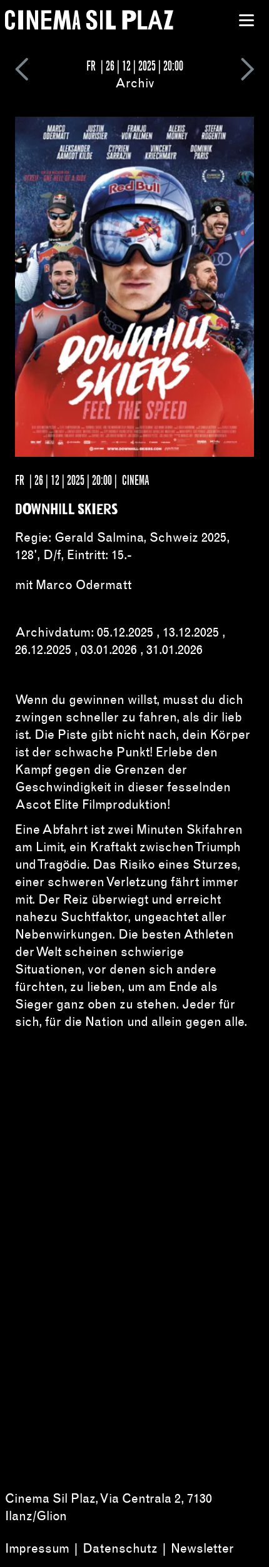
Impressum (37, 1548)
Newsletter (202, 1548)
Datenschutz (120, 1548)
